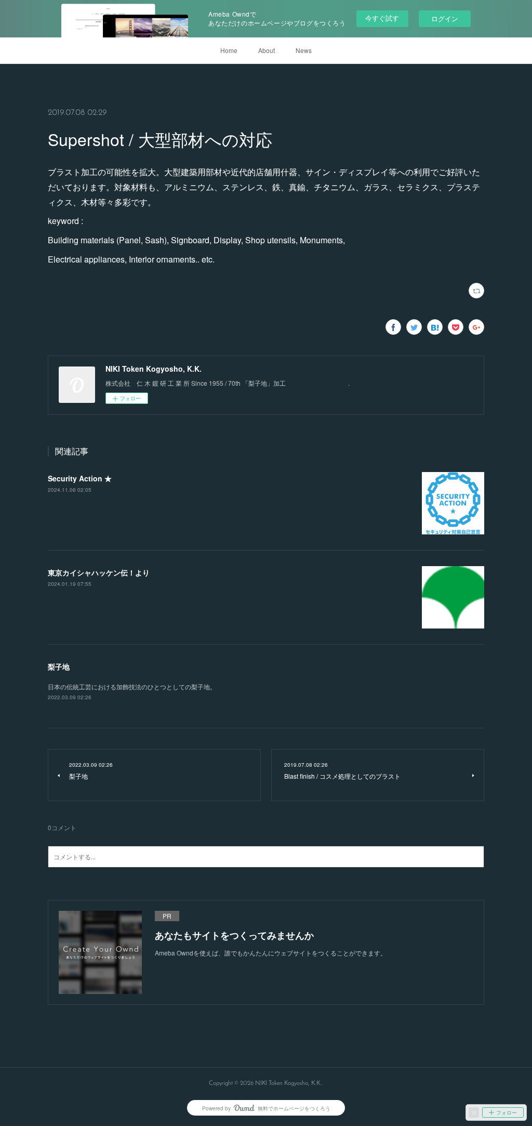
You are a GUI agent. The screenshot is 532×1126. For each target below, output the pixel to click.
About (266, 50)
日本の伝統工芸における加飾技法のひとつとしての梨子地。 (132, 686)
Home (228, 50)
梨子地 (59, 666)
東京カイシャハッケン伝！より (99, 572)
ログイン (444, 18)
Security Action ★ (80, 478)
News (304, 50)
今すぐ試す (382, 18)
